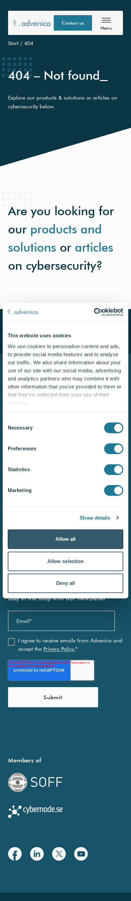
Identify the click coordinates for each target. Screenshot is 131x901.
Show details (95, 518)
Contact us (73, 23)
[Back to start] (31, 23)
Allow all (65, 539)
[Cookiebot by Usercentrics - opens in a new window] (94, 312)
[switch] (113, 448)
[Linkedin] (37, 854)
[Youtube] (81, 854)
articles (94, 247)
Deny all (65, 583)
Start (13, 43)
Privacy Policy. (59, 648)
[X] (59, 854)
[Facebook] (15, 854)
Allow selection (65, 561)
